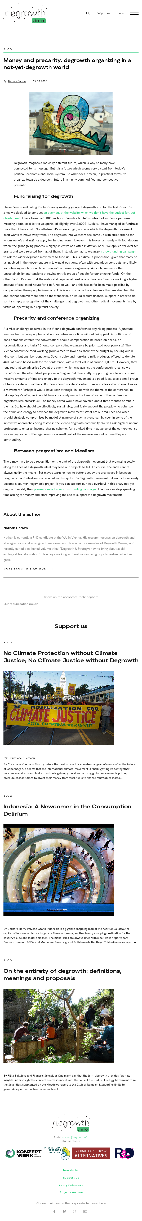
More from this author (24, 568)
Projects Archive (71, 1192)
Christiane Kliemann (21, 758)
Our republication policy (20, 604)
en (119, 13)
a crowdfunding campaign (118, 251)
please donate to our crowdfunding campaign (65, 489)
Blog (7, 49)
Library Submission (71, 1185)
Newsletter (71, 1170)
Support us (103, 13)
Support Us (71, 1177)
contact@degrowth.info (75, 1137)
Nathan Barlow (17, 81)
